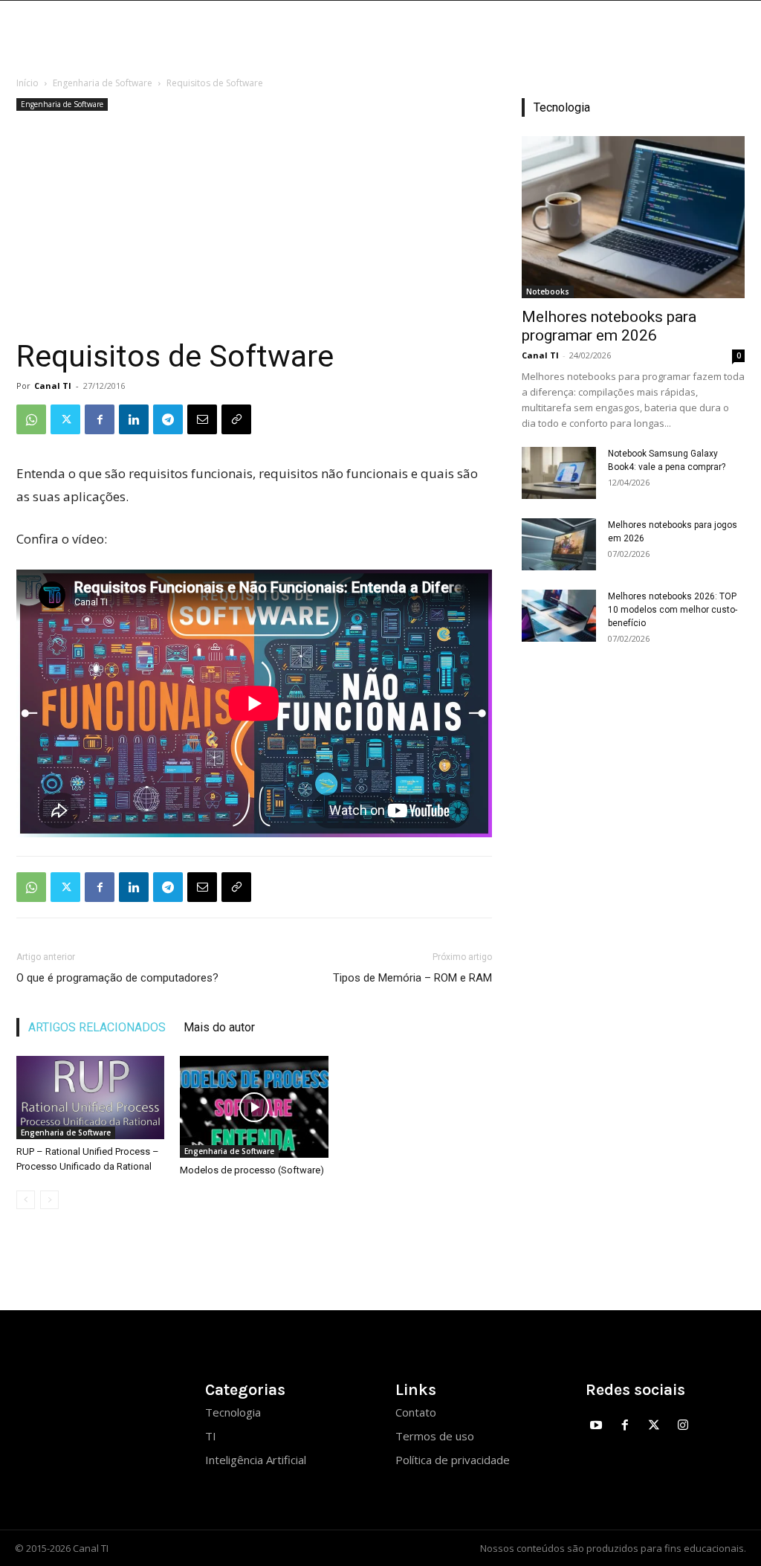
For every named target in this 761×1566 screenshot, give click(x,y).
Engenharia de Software (102, 83)
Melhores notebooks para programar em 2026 (609, 326)
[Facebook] (99, 419)
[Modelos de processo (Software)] (254, 1107)
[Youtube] (596, 1426)
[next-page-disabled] (49, 1199)
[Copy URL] (236, 419)
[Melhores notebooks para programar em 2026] (633, 217)
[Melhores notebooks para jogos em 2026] (559, 544)
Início (27, 83)
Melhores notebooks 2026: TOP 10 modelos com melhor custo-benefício (672, 609)
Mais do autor (219, 1027)
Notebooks (547, 291)
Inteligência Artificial (255, 1459)
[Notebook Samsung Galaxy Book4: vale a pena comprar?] (559, 473)
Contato (415, 1412)
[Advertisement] (254, 226)
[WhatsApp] (31, 419)
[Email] (202, 419)
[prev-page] (25, 1199)
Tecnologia (233, 1412)
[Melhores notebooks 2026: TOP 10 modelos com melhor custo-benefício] (559, 616)
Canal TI (52, 385)
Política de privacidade (452, 1459)
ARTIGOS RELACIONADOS (97, 1027)
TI (210, 1435)
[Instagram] (682, 1426)
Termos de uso (434, 1435)
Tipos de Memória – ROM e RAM (412, 978)
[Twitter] (65, 419)
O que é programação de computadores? (117, 978)
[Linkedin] (134, 419)
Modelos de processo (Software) (252, 1170)
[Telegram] (168, 419)
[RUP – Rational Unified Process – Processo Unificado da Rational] (90, 1097)
